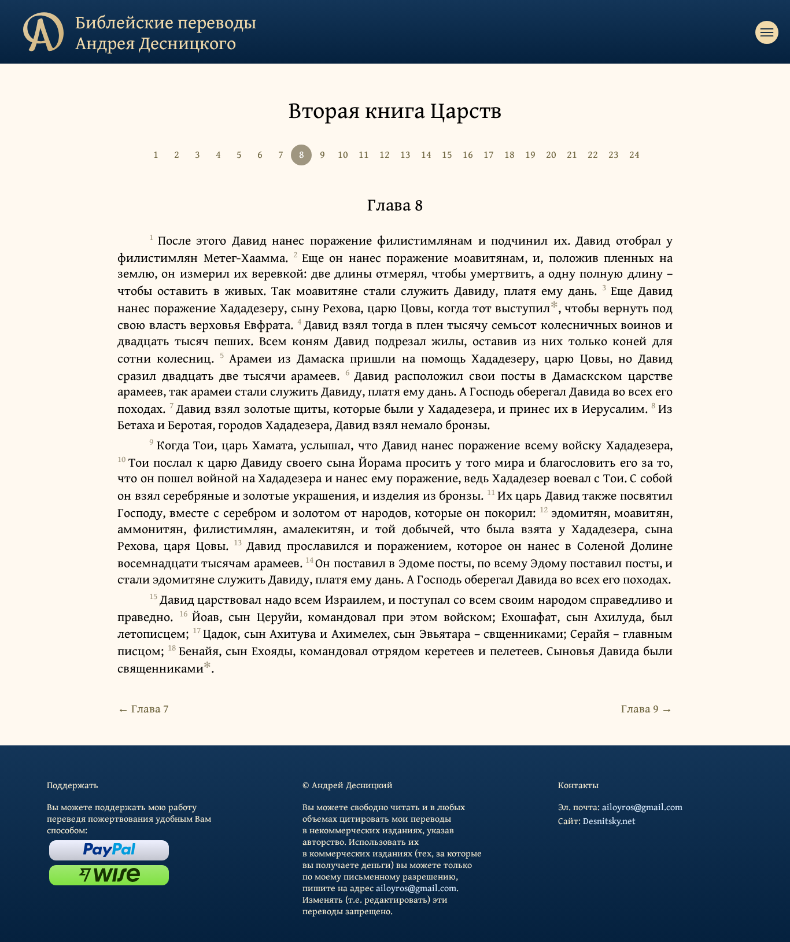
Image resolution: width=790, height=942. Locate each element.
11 (364, 154)
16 (468, 154)
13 (405, 154)
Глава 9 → (647, 708)
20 (551, 154)
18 (509, 154)
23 (613, 154)
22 (593, 154)
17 (488, 154)
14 (426, 154)
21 (572, 154)
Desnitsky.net (609, 821)
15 (447, 154)
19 (530, 154)
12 (384, 154)
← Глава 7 (143, 708)
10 (343, 154)
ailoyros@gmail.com (416, 888)
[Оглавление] (766, 32)
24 (634, 154)
